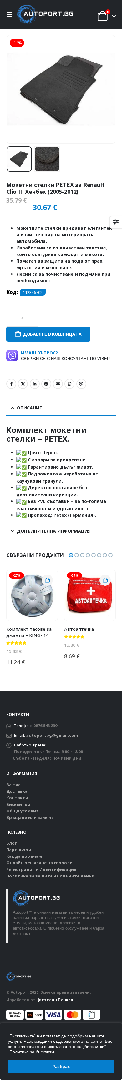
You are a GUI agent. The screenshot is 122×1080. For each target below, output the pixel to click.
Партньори (18, 849)
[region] (61, 1051)
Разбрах (61, 1066)
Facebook (11, 384)
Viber (81, 384)
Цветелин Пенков (54, 999)
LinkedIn (35, 384)
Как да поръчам (24, 856)
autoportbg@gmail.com (52, 735)
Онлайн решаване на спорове (39, 863)
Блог (11, 843)
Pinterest (46, 384)
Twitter (23, 384)
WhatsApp (69, 384)
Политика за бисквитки (32, 1051)
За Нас (13, 784)
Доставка (17, 791)
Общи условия (22, 811)
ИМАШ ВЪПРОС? (66, 355)
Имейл (58, 384)
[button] (11, 14)
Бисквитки (18, 804)
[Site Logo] (45, 14)
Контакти (17, 798)
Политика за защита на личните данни (50, 876)
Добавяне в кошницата (52, 334)
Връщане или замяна (30, 817)
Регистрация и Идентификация (41, 869)
